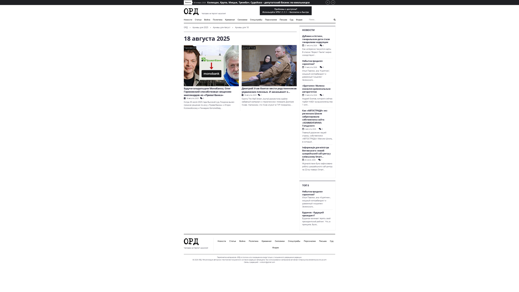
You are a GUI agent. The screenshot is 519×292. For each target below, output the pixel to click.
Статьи (198, 20)
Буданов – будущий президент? (313, 214)
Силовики (242, 20)
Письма (283, 20)
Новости (188, 20)
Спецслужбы (256, 20)
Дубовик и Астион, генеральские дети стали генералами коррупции (316, 39)
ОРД (186, 27)
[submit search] (335, 20)
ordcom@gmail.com (267, 262)
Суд (291, 20)
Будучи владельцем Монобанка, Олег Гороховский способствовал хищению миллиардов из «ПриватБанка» (207, 92)
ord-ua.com (322, 260)
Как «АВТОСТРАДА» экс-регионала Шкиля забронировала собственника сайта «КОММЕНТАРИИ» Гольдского (315, 118)
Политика (217, 20)
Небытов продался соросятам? (312, 62)
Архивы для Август (221, 27)
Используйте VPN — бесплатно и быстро (285, 11)
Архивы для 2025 (200, 27)
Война (207, 20)
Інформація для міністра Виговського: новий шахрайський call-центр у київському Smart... (316, 152)
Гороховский (190, 48)
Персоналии (271, 20)
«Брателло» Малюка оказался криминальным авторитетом (316, 88)
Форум (299, 20)
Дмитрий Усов (248, 48)
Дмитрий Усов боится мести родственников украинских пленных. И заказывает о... (269, 90)
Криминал (230, 20)
